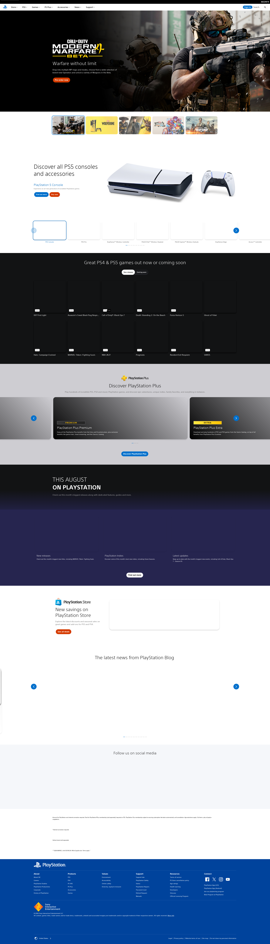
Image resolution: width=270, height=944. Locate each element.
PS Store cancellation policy (179, 880)
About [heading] (36, 874)
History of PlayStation (41, 893)
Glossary (173, 893)
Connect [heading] (208, 874)
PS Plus (48, 7)
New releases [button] (128, 272)
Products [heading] (72, 874)
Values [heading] (105, 874)
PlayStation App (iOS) (211, 885)
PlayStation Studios (40, 884)
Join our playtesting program (214, 891)
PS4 (69, 880)
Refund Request (141, 893)
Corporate (37, 890)
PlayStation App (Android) (213, 888)
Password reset (141, 890)
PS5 (24, 7)
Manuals (139, 896)
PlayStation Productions (42, 887)
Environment (106, 877)
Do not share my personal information (223, 938)
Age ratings (174, 884)
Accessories (63, 7)
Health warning (175, 887)
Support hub (140, 877)
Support (89, 7)
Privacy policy (178, 938)
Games (35, 7)
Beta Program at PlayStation (213, 895)
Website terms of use (192, 938)
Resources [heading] (175, 874)
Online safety (106, 884)
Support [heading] (139, 874)
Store (13, 7)
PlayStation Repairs (142, 887)
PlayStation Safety (142, 880)
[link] (67, 539)
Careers (36, 880)
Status (138, 884)
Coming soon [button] (141, 272)
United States (43, 938)
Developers (174, 890)
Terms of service (175, 877)
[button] (68, 125)
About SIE (37, 877)
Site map (205, 938)
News (77, 7)
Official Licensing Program (179, 896)
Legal (170, 938)
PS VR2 (70, 884)
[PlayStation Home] (5, 7)
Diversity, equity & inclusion (111, 887)
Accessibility (106, 880)
